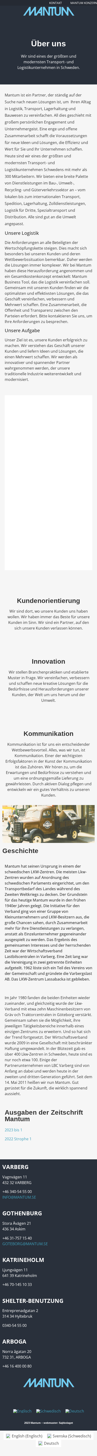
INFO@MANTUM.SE (19, 1197)
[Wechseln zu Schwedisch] (48, 1411)
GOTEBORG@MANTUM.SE (25, 1243)
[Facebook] (44, 20)
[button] (9, 483)
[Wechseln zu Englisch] (22, 1411)
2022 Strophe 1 (18, 1138)
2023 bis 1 (13, 1130)
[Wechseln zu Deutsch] (74, 1411)
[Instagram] (53, 20)
